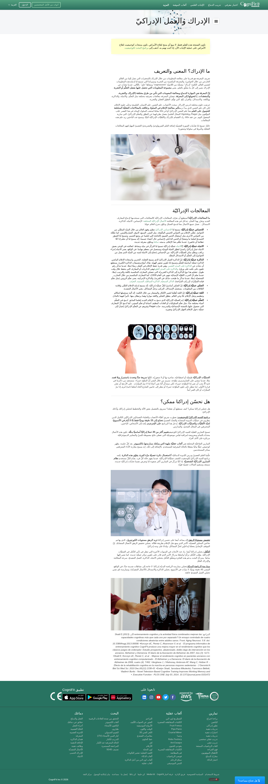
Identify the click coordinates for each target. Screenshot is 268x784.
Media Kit (151, 774)
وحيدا (179, 736)
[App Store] (74, 697)
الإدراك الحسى (76, 753)
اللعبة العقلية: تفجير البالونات (139, 753)
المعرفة (79, 736)
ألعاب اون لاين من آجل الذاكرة (138, 760)
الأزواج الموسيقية (144, 725)
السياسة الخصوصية (195, 774)
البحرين (213, 779)
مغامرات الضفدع (144, 736)
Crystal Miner (175, 732)
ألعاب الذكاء (147, 756)
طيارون (115, 729)
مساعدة (115, 774)
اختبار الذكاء (212, 760)
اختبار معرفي (231, 5)
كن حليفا (141, 774)
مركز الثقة (87, 774)
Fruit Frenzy (176, 725)
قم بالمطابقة (176, 753)
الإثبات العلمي (197, 5)
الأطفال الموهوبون (209, 753)
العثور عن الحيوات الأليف (141, 722)
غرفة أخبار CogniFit (165, 774)
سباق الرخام (176, 760)
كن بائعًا (133, 774)
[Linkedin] (144, 697)
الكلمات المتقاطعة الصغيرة (170, 722)
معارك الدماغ (212, 756)
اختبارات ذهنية (211, 732)
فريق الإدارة (180, 774)
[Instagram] (151, 697)
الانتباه (179, 246)
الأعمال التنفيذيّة (76, 749)
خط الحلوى (147, 739)
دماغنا (156, 242)
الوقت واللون (146, 729)
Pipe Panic (176, 729)
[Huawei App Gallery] (120, 697)
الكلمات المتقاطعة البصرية (170, 749)
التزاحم (149, 718)
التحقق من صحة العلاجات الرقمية (104, 718)
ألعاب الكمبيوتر (112, 722)
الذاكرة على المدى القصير (180, 266)
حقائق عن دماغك (75, 722)
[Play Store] (97, 697)
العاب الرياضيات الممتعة (207, 746)
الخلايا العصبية (77, 729)
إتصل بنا (124, 774)
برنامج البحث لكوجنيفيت (136, 48)
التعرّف (133, 281)
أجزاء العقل (77, 725)
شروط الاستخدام (212, 774)
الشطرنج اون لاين (174, 718)
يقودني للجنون (175, 746)
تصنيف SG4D (113, 749)
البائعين (214, 722)
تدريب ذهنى (212, 742)
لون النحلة (147, 749)
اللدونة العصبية (76, 732)
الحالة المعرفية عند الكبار (107, 742)
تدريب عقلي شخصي (208, 739)
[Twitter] (165, 697)
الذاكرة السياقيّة (152, 281)
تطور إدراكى (212, 725)
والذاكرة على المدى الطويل (166, 269)
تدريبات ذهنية (212, 729)
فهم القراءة (212, 749)
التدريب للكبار (112, 739)
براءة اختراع (212, 718)
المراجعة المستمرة (110, 746)
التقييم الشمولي (112, 732)
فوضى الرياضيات (174, 756)
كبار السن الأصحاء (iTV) (108, 736)
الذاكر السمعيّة (167, 281)
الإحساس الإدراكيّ (163, 229)
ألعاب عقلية (147, 763)
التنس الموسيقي (174, 763)
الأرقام (149, 746)
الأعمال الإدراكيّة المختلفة (154, 221)
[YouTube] (158, 697)
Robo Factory (175, 739)
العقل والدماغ (77, 718)
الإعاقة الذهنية (76, 742)
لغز (150, 742)
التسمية (140, 281)
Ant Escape (176, 742)
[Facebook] (172, 697)
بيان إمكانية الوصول (102, 774)
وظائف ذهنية (77, 746)
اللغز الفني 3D (145, 732)
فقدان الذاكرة (77, 739)
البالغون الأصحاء (112, 725)
